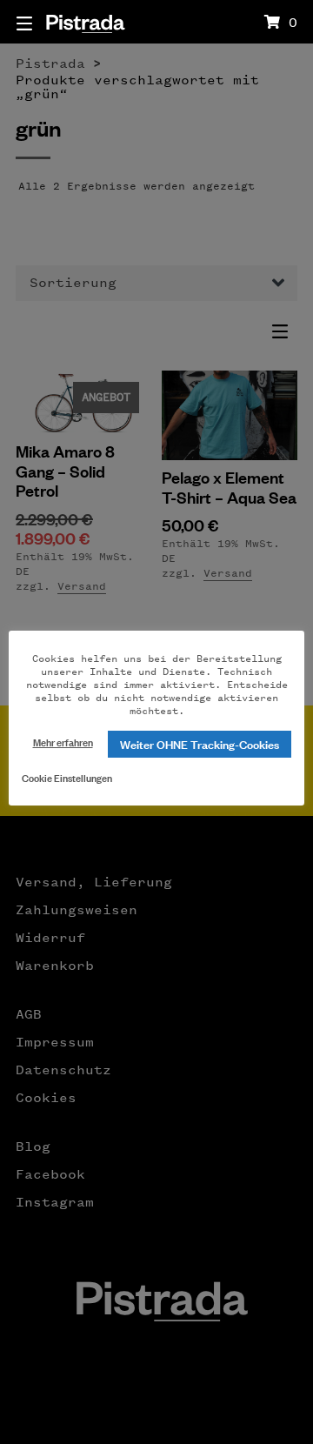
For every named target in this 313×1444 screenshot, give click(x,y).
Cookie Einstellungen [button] (67, 777)
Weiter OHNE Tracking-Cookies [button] (199, 743)
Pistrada (84, 21)
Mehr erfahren (63, 741)
